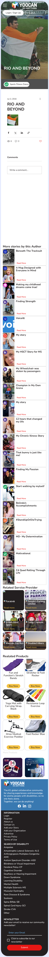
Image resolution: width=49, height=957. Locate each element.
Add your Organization (15, 830)
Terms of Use (11, 839)
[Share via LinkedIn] (22, 132)
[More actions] (40, 98)
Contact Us (9, 824)
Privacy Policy (11, 836)
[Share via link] (28, 132)
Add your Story (11, 827)
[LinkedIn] (24, 806)
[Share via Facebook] (8, 132)
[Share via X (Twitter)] (15, 132)
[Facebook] (19, 806)
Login (6, 815)
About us (8, 821)
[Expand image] (12, 119)
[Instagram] (30, 806)
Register (8, 818)
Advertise (8, 833)
